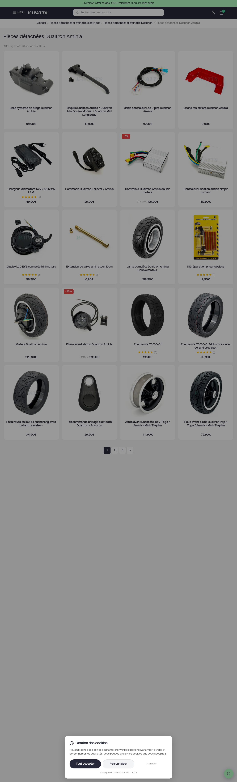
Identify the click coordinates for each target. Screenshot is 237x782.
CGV (134, 773)
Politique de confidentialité (114, 773)
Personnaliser (118, 764)
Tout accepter (85, 764)
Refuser (152, 764)
